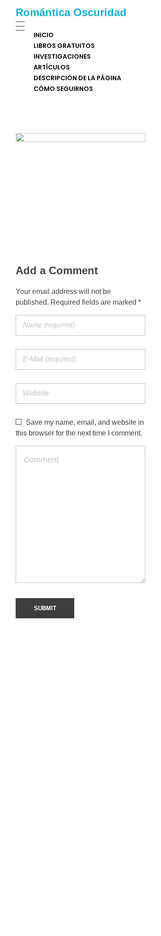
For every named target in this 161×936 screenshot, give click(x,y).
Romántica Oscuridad (71, 12)
